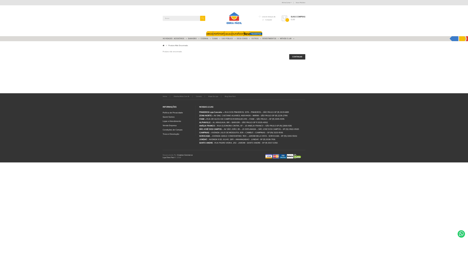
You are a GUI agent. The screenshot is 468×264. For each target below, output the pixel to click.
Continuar (297, 57)
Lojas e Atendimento (172, 121)
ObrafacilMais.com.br (181, 96)
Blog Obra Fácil (230, 96)
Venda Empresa (169, 125)
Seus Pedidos (300, 2)
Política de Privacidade (173, 113)
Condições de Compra (172, 130)
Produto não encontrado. (178, 46)
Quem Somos (169, 117)
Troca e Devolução (171, 134)
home (165, 96)
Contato (199, 96)
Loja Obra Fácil (169, 158)
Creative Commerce (185, 155)
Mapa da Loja (213, 96)
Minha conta (286, 2)
